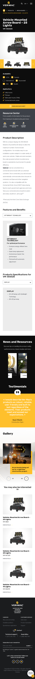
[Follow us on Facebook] (17, 661)
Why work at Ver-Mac (9, 620)
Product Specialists (26, 622)
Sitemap (23, 670)
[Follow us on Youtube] (21, 661)
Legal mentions (8, 670)
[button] (2, 63)
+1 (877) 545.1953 (10, 636)
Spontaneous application (10, 625)
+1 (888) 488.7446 (25, 636)
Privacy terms (17, 670)
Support (23, 625)
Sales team (24, 620)
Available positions (8, 622)
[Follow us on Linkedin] (13, 661)
